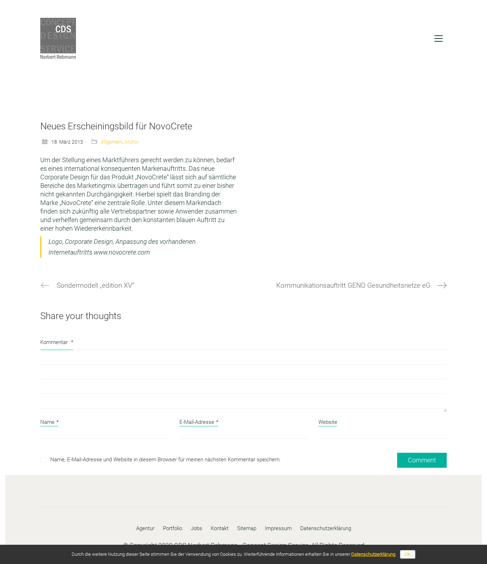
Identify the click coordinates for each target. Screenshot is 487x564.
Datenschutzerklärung (325, 528)
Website (327, 422)
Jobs (196, 528)
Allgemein (111, 142)
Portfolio (172, 528)
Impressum (278, 528)
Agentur (145, 528)
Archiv (131, 142)
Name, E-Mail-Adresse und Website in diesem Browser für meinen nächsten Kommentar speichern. (165, 459)
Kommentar (56, 342)
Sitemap (246, 528)
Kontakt (220, 528)
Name (49, 422)
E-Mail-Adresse (198, 422)
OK (408, 554)
